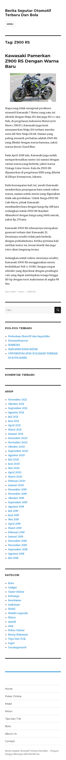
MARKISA (14, 344)
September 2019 (17, 502)
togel (11, 643)
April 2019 (14, 523)
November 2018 (17, 545)
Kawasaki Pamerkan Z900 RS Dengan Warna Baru (32, 61)
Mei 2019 (13, 519)
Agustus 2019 (16, 506)
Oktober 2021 (16, 403)
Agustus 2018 (16, 553)
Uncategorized (17, 647)
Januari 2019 (15, 536)
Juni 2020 (14, 463)
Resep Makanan (18, 634)
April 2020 (14, 472)
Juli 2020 (13, 459)
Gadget (12, 587)
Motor (21, 291)
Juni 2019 (13, 515)
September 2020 (18, 450)
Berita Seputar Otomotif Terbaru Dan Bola (28, 13)
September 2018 (17, 549)
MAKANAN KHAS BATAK (23, 349)
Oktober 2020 (16, 446)
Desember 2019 (17, 489)
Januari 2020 (16, 485)
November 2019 (17, 493)
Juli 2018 (13, 557)
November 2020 (17, 442)
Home (9, 688)
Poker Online (16, 630)
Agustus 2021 (16, 412)
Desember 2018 (17, 540)
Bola (11, 583)
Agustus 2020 (16, 455)
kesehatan (14, 600)
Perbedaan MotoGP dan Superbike (29, 336)
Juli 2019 (13, 510)
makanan (14, 604)
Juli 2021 (13, 416)
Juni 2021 (13, 420)
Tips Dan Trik (17, 638)
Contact (10, 741)
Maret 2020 (15, 476)
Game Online (16, 591)
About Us (11, 733)
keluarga (13, 596)
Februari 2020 (16, 480)
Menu (10, 24)
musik (12, 621)
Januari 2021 (15, 433)
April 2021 (14, 425)
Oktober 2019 (16, 498)
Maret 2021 (14, 429)
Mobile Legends (18, 613)
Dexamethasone (18, 340)
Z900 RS (31, 291)
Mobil (11, 608)
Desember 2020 (17, 438)
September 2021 (17, 408)
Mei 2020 (14, 468)
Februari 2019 (16, 532)
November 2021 (17, 399)
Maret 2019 (14, 527)
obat (10, 625)
